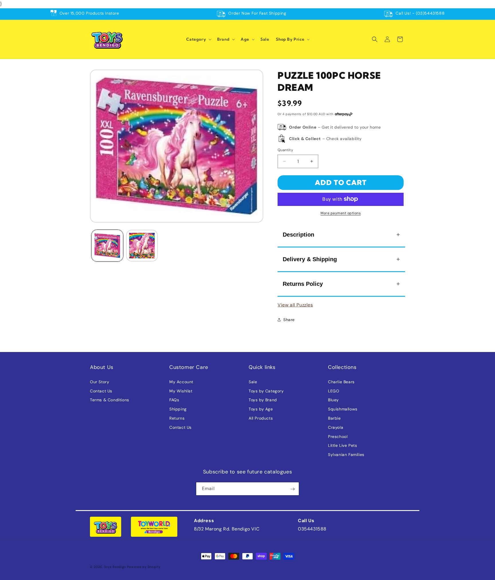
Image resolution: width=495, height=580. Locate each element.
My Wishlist (180, 390)
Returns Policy (303, 283)
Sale (253, 381)
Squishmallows (343, 409)
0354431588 (312, 529)
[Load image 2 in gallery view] (142, 246)
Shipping (178, 409)
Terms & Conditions (109, 399)
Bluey (333, 399)
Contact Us (101, 390)
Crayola (335, 427)
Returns (176, 417)
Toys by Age (261, 409)
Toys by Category (266, 390)
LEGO (333, 390)
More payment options (341, 213)
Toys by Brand (263, 399)
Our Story (99, 381)
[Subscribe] (292, 489)
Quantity (285, 150)
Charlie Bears (341, 381)
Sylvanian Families (346, 454)
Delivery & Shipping (310, 259)
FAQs (174, 399)
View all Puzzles (295, 305)
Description (298, 234)
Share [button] (289, 319)
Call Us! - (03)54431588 (420, 13)
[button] (198, 39)
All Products (261, 417)
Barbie (334, 417)
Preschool (337, 436)
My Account (181, 381)
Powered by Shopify (143, 567)
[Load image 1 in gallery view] (107, 246)
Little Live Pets (342, 445)
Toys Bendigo (115, 567)
